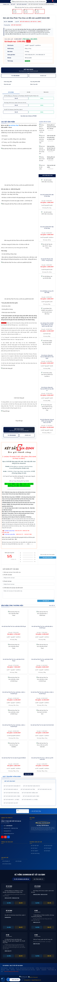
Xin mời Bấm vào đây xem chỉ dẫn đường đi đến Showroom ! (19, 485)
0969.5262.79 (8, 951)
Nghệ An (38, 969)
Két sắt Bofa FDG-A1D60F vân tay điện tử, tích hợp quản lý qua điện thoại (47, 324)
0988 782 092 (36, 943)
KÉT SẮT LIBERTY (34, 850)
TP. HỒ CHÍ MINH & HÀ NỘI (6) (21, 879)
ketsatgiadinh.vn (7, 831)
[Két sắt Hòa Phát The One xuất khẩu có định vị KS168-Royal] (14, 682)
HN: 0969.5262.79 (40, 54)
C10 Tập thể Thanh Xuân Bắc (10, 476)
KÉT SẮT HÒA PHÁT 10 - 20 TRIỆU (30, 799)
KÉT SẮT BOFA (47, 850)
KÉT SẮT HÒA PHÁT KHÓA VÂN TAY (31, 786)
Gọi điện (9, 903)
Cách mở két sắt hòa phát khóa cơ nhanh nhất (51, 137)
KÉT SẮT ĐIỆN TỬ (6, 861)
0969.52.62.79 (36, 922)
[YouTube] (2, 837)
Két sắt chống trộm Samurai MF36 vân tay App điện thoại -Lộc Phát (47, 421)
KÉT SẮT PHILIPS (47, 848)
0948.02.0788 (36, 894)
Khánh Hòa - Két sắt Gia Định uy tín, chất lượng (25, 969)
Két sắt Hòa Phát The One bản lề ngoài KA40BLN (14, 757)
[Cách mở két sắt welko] (42, 167)
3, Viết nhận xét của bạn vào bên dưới (13, 587)
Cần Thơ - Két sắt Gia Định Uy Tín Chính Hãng (25, 968)
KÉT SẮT (13, 4)
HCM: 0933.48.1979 (30, 54)
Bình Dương (11, 968)
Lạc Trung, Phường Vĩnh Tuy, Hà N (19, 481)
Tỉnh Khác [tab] (46, 92)
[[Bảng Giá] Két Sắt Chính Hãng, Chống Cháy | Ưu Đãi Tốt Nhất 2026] (28, 1)
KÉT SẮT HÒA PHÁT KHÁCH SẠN (11, 792)
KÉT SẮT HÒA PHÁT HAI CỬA (45, 789)
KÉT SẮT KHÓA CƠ (25, 21)
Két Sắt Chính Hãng (35, 853)
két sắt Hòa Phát (13, 125)
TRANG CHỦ (6, 4)
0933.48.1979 (8, 898)
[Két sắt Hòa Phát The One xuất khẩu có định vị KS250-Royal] (14, 715)
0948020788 (8, 917)
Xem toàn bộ (28, 774)
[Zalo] (8, 837)
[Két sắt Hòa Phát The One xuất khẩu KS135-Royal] (42, 649)
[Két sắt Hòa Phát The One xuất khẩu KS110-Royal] (14, 649)
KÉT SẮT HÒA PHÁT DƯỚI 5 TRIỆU (31, 796)
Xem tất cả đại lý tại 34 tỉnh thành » (11, 971)
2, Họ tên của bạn (7, 574)
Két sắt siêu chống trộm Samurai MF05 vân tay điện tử (47, 389)
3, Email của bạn (7, 581)
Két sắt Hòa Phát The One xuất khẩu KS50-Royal (14, 626)
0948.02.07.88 (15, 898)
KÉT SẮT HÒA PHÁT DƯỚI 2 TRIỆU (12, 796)
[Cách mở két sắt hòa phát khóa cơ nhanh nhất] (42, 139)
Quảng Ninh (44, 969)
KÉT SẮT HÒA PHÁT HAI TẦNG (28, 789)
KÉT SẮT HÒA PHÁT (22, 4)
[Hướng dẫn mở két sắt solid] (42, 158)
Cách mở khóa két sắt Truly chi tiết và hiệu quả (51, 148)
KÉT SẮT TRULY (34, 848)
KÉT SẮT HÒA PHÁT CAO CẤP (11, 803)
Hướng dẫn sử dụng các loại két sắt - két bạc (51, 126)
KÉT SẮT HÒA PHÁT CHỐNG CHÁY (30, 792)
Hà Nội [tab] (28, 92)
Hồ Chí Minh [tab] (11, 92)
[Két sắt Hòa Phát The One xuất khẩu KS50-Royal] (14, 616)
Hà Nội (5, 471)
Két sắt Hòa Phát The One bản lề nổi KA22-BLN (42, 725)
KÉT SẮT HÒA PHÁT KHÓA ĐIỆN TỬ (12, 786)
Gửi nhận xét (46, 600)
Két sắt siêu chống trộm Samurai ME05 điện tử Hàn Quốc (47, 357)
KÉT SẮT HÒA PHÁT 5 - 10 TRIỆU (11, 799)
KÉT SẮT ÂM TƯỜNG (6, 863)
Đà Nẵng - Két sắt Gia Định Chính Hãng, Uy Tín (45, 968)
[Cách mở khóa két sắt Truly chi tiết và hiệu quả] (42, 149)
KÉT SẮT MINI (18, 861)
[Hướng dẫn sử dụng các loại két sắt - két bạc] (42, 128)
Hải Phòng (13, 969)
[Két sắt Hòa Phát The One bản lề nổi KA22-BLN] (42, 715)
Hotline (41, 98)
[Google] (5, 837)
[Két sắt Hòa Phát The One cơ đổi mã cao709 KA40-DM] (42, 748)
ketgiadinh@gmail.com (9, 833)
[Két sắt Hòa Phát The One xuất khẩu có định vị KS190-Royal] (42, 682)
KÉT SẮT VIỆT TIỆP (35, 845)
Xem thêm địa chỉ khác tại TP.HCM (28, 116)
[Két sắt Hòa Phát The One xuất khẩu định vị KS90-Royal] (42, 616)
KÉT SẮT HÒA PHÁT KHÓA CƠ (11, 789)
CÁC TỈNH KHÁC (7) (38, 879)
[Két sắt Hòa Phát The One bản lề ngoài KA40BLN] (14, 748)
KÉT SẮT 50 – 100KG (36, 21)
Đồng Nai (3, 969)
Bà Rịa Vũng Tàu (4, 968)
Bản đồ (16, 98)
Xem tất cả (52, 605)
